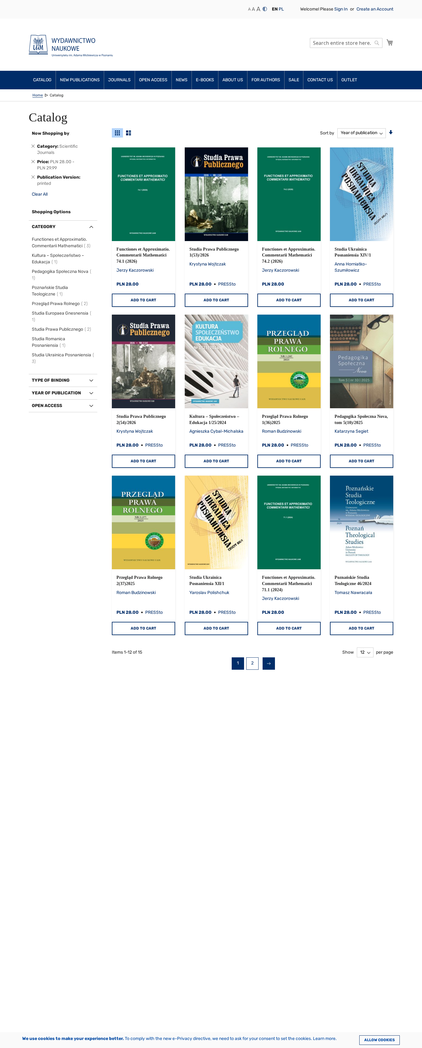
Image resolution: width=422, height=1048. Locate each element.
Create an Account (375, 9)
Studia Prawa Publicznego (62, 329)
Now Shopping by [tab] (50, 133)
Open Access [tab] (47, 405)
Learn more (324, 1038)
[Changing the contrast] (265, 9)
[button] (275, 9)
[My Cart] (389, 42)
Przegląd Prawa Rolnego (61, 303)
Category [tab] (44, 226)
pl (281, 9)
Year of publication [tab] (56, 393)
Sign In (341, 9)
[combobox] (346, 43)
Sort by (327, 132)
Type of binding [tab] (51, 380)
